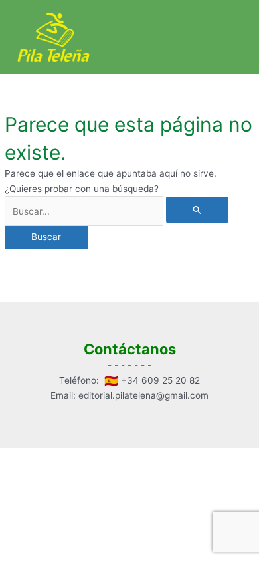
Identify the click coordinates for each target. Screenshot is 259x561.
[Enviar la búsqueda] (197, 210)
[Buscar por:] (116, 211)
